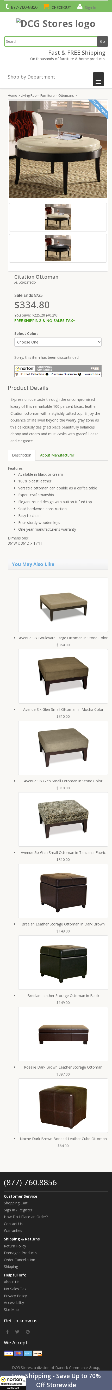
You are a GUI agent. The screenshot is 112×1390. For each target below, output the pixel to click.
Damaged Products (20, 1252)
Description (21, 455)
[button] (56, 1380)
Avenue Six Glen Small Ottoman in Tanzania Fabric (63, 852)
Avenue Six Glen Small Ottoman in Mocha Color (63, 709)
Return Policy (15, 1246)
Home (12, 95)
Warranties (13, 1230)
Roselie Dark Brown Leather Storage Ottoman (63, 1067)
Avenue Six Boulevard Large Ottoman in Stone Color (63, 637)
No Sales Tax (15, 1288)
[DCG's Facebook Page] (7, 1331)
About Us (12, 1281)
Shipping (11, 1266)
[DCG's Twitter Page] (17, 1331)
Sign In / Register (18, 1210)
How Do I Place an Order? (26, 1216)
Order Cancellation (19, 1259)
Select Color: (26, 333)
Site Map (11, 1309)
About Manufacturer (57, 455)
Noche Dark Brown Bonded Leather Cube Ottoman (63, 1138)
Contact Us (13, 1223)
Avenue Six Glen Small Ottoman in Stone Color (63, 780)
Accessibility (14, 1302)
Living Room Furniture (38, 95)
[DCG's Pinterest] (27, 1331)
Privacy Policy (15, 1295)
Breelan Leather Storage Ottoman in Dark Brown (63, 924)
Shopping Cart (16, 1203)
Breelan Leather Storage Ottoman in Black (63, 995)
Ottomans (66, 95)
